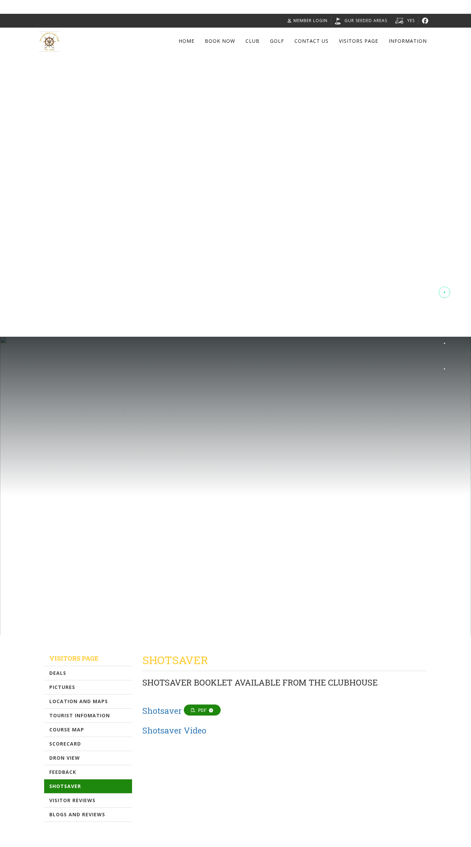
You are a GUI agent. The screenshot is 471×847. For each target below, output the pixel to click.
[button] (444, 267)
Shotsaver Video (174, 730)
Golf (277, 41)
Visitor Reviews (72, 800)
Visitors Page (358, 41)
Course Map (66, 729)
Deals (57, 673)
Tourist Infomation (79, 715)
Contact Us (311, 41)
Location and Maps (78, 701)
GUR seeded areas (365, 20)
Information (408, 41)
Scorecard (65, 743)
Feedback (62, 772)
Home (186, 41)
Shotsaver (65, 786)
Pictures (62, 687)
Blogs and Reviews (77, 814)
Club (252, 41)
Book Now (220, 41)
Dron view (64, 758)
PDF (202, 710)
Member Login (310, 20)
